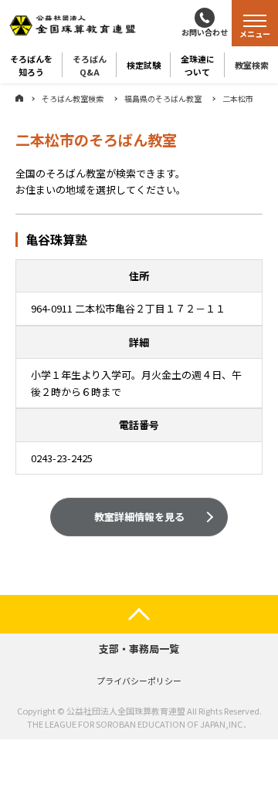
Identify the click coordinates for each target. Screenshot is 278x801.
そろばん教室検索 (72, 98)
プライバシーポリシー (139, 680)
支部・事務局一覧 (139, 648)
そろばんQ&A (90, 64)
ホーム (19, 98)
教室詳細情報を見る (139, 516)
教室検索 (252, 65)
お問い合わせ (204, 32)
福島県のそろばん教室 (163, 98)
